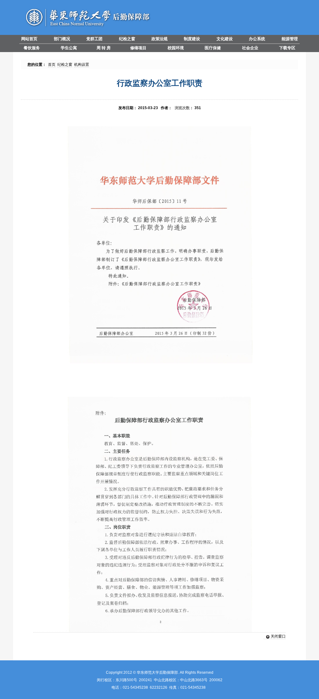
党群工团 (94, 38)
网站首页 (29, 38)
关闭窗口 (278, 636)
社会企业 (250, 48)
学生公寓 (69, 48)
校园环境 (176, 48)
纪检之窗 (127, 38)
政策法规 (159, 38)
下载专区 (287, 48)
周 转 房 (104, 48)
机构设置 (81, 64)
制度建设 (192, 38)
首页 (51, 64)
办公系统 (257, 38)
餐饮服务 (32, 48)
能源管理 (290, 38)
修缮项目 (138, 48)
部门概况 (62, 38)
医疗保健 (213, 48)
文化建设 (225, 38)
